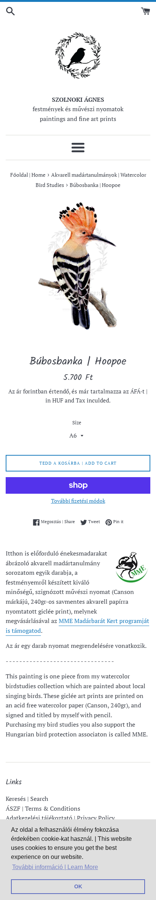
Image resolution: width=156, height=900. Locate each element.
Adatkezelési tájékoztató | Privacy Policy (60, 818)
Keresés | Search (27, 798)
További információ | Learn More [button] (55, 867)
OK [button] (78, 886)
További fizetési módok (78, 500)
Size (76, 422)
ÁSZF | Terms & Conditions (43, 808)
